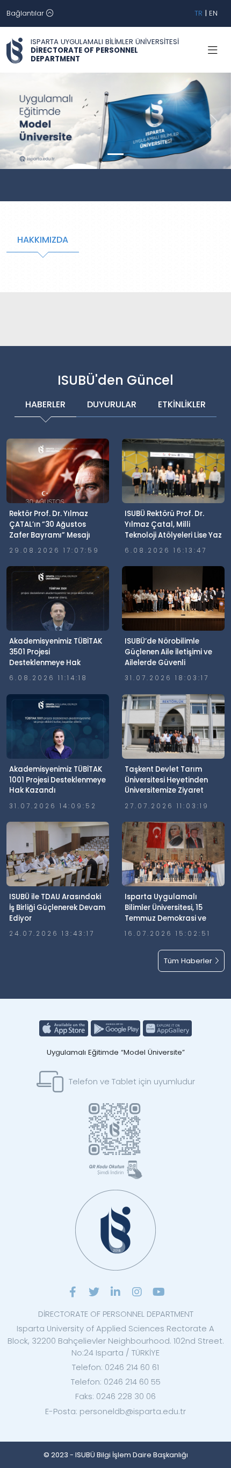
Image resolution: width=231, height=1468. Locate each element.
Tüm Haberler (189, 961)
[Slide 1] (115, 154)
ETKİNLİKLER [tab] (182, 404)
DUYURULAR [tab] (111, 404)
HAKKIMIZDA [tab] (42, 240)
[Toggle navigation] (213, 51)
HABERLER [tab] (45, 404)
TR (198, 13)
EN (213, 13)
